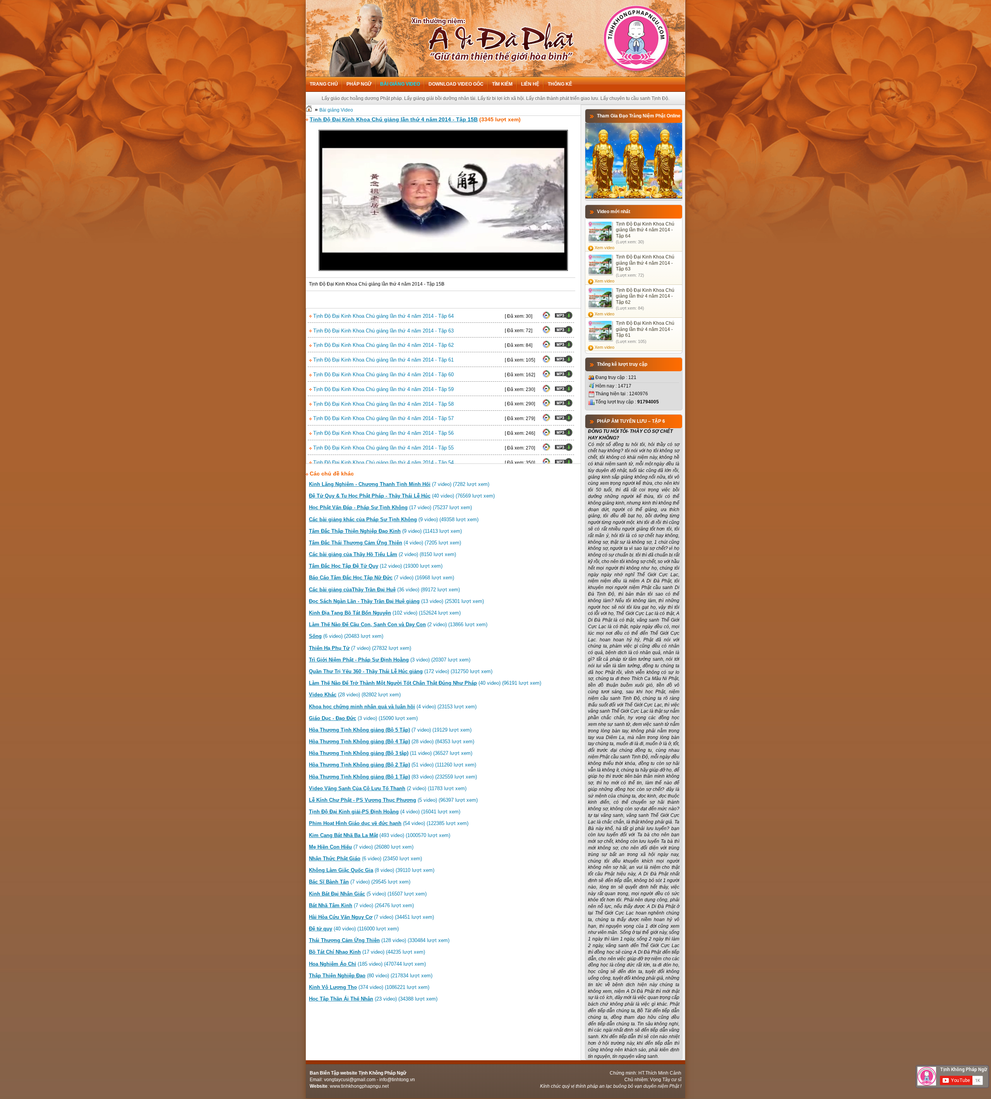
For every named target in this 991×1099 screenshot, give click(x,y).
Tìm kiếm (502, 84)
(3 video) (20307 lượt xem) (389, 660)
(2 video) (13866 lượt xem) (398, 624)
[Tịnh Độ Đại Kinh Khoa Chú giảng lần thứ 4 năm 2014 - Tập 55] (546, 449)
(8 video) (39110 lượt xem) (371, 870)
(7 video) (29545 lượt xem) (359, 882)
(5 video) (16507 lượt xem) (368, 894)
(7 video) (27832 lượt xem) (360, 648)
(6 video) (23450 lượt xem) (365, 858)
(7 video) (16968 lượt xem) (381, 578)
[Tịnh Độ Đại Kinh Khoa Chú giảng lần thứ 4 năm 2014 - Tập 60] (546, 376)
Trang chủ (324, 84)
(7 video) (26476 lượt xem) (361, 905)
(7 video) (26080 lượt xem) (361, 847)
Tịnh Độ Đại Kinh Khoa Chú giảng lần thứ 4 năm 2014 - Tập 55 (383, 448)
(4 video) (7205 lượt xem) (385, 543)
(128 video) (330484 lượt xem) (379, 940)
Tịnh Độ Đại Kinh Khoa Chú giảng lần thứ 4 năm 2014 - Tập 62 (383, 345)
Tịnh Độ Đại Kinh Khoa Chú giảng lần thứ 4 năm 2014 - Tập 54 (383, 462)
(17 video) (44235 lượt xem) (367, 952)
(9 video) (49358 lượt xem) (393, 519)
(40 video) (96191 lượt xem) (425, 683)
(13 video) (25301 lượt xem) (396, 601)
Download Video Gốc (456, 84)
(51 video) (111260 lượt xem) (392, 765)
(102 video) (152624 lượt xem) (385, 613)
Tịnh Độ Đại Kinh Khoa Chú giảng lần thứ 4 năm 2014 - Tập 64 (383, 316)
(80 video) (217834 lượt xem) (370, 975)
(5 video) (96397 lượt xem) (393, 800)
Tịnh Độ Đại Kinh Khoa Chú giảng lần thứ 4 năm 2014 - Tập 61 (383, 360)
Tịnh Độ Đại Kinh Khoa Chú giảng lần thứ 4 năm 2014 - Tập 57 (383, 418)
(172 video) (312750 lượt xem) (400, 671)
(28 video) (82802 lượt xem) (355, 695)
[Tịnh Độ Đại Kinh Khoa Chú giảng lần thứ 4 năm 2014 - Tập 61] (546, 361)
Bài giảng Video (400, 84)
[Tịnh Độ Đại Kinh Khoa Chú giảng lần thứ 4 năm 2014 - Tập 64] (546, 317)
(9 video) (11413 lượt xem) (385, 531)
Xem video (604, 247)
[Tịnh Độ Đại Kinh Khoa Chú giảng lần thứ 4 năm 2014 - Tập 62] (546, 347)
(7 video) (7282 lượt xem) (399, 484)
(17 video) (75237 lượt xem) (390, 507)
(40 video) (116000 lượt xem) (354, 929)
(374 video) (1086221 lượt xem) (369, 987)
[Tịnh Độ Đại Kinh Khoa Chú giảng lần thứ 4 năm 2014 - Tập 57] (546, 420)
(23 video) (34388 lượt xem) (373, 999)
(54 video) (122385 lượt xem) (388, 823)
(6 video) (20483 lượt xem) (346, 636)
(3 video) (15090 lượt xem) (363, 718)
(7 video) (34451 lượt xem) (371, 917)
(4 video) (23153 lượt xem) (393, 707)
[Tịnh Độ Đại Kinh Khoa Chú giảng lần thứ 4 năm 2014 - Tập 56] (546, 435)
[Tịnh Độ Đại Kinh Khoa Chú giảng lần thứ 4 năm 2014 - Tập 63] (546, 332)
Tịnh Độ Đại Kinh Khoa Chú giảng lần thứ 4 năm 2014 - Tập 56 (383, 433)
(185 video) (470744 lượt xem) (367, 964)
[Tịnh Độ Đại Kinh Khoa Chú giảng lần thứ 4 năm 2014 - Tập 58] (546, 405)
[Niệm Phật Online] (633, 197)
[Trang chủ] (309, 110)
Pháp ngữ (359, 84)
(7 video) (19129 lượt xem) (390, 730)
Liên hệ (530, 84)
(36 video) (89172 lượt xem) (384, 590)
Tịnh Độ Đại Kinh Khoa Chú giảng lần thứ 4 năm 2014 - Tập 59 (383, 389)
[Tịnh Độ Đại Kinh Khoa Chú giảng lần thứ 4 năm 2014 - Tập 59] (546, 391)
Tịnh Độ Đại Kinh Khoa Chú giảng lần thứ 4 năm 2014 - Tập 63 (383, 331)
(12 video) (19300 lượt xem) (375, 566)
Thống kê (560, 84)
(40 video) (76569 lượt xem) (402, 496)
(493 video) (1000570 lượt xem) (379, 835)
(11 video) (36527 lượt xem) (390, 753)
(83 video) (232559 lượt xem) (393, 777)
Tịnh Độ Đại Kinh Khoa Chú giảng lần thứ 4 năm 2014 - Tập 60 (383, 374)
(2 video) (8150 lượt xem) (382, 554)
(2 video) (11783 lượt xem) (387, 788)
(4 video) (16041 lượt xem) (384, 812)
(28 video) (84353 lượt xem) (391, 741)
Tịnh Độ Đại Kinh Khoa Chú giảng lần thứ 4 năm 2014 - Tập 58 (383, 404)
